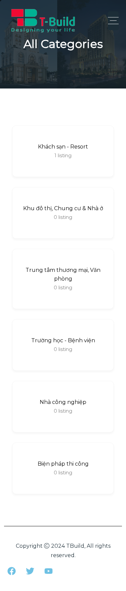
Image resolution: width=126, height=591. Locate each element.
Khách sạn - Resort (63, 146)
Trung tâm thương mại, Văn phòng (63, 274)
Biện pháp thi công (63, 464)
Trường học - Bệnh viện (63, 340)
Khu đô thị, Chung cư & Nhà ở (63, 208)
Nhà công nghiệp (63, 402)
